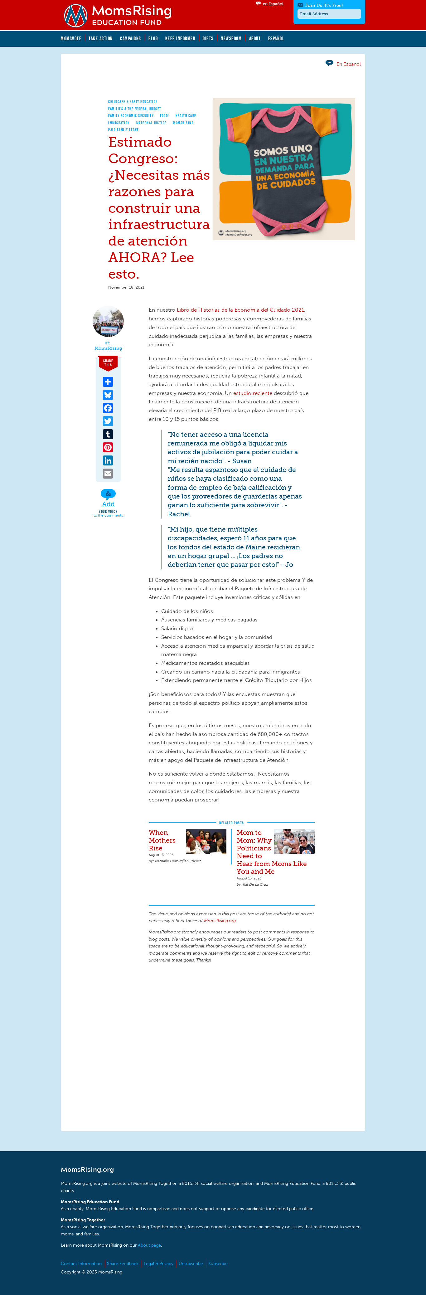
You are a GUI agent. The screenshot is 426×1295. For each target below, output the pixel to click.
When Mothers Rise (162, 840)
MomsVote (71, 38)
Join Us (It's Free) (324, 5)
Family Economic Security (131, 115)
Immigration (119, 122)
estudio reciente (252, 393)
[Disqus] (232, 1046)
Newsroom (231, 38)
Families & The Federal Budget (135, 108)
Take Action (101, 38)
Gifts (208, 38)
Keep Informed (180, 38)
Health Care (186, 115)
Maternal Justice (151, 122)
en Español (273, 4)
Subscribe (218, 1263)
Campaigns (130, 38)
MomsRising (183, 122)
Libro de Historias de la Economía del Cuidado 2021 (240, 310)
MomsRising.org (121, 15)
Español (276, 38)
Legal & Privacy (158, 1263)
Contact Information (81, 1263)
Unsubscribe (191, 1263)
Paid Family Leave (123, 129)
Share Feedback (122, 1263)
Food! (164, 115)
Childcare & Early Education (133, 101)
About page (149, 1245)
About (255, 38)
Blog (153, 38)
